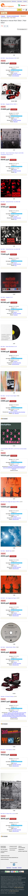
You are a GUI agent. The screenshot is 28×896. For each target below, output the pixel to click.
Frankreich (16, 314)
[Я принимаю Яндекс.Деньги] (21, 872)
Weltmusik (16, 121)
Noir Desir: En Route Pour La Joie (8, 813)
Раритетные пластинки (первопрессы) (9, 857)
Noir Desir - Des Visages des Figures (9, 598)
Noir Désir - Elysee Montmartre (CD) (8, 58)
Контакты (14, 1)
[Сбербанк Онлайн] (7, 872)
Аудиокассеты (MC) (5, 855)
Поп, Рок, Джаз (4, 849)
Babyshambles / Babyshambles (14, 466)
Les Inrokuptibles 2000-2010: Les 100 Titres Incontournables (14, 448)
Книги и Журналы (5, 859)
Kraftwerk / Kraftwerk (10, 714)
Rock (16, 172)
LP (4, 26)
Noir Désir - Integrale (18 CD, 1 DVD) (8, 104)
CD (7, 26)
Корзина (24, 5)
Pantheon (15, 361)
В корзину (13, 63)
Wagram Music (15, 711)
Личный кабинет (26, 10)
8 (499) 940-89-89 (19, 887)
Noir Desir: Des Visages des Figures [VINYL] (10, 501)
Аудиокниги (21, 849)
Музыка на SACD (13, 846)
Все (2, 25)
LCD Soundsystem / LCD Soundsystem (12, 467)
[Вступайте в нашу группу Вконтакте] (14, 864)
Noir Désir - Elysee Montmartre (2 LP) (9, 346)
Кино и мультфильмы (21, 847)
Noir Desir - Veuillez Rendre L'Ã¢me (8, 647)
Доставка (19, 1)
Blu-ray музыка (13, 848)
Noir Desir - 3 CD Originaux (6, 749)
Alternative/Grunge (15, 364)
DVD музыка (12, 850)
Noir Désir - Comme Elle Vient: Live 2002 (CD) (10, 201)
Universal (15, 73)
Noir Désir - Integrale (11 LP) (7, 297)
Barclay (15, 118)
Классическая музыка (4, 852)
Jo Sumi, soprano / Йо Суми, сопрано (15, 712)
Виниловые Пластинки (3, 847)
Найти (19, 9)
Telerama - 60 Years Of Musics (7, 696)
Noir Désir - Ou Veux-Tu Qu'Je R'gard (9, 395)
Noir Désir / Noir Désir (17, 74)
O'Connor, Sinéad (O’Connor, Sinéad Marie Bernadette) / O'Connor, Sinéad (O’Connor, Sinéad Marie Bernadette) (14, 716)
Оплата (25, 1)
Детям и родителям (22, 851)
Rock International (15, 75)
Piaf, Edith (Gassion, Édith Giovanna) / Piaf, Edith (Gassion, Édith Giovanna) (14, 713)
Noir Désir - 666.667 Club (6, 550)
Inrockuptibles (15, 465)
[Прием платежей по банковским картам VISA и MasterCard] (14, 872)
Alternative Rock (15, 519)
